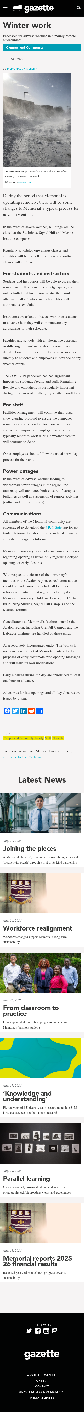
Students (58, 738)
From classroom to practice (31, 1010)
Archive (42, 1381)
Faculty (39, 738)
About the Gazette (42, 1375)
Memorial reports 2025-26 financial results (38, 1261)
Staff (48, 738)
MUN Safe (54, 527)
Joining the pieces (29, 848)
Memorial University (22, 68)
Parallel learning (26, 1178)
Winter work (27, 25)
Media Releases (42, 1397)
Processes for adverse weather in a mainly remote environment (39, 38)
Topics (7, 733)
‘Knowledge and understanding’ (27, 1096)
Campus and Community (18, 738)
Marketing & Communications (42, 1392)
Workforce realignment (37, 928)
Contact (42, 1386)
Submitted (24, 182)
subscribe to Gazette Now (22, 756)
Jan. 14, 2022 (13, 58)
